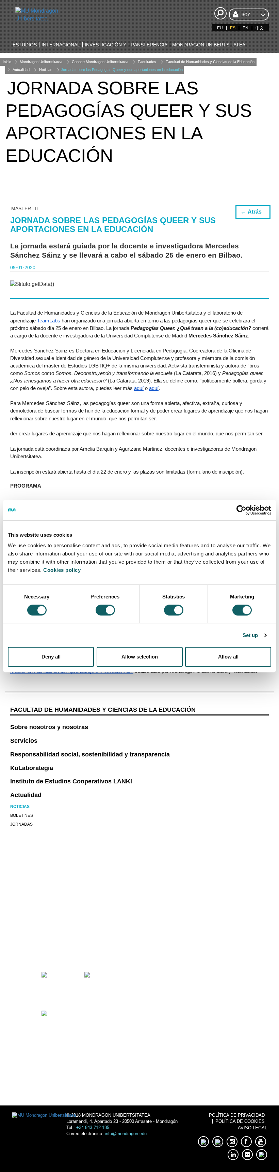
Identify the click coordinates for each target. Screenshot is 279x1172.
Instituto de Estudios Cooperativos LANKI (71, 781)
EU (220, 28)
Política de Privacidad (237, 1115)
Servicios (23, 740)
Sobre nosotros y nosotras (49, 727)
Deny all (51, 657)
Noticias (45, 70)
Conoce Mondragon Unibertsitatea (100, 62)
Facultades (147, 62)
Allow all (228, 657)
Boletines (21, 815)
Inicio (7, 62)
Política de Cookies (240, 1121)
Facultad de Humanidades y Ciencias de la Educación (210, 62)
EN (245, 28)
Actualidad (21, 70)
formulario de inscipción (214, 472)
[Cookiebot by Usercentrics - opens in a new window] (241, 510)
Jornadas (21, 824)
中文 (260, 28)
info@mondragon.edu (126, 1133)
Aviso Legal (252, 1128)
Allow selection (139, 657)
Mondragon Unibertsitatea (41, 62)
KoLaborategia (31, 768)
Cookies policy (62, 570)
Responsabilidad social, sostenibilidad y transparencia (90, 754)
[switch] (105, 610)
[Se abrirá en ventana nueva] (53, 945)
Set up (250, 635)
